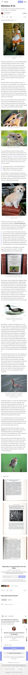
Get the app (20, 669)
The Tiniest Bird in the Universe (9, 619)
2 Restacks (16, 585)
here (15, 20)
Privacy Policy (14, 658)
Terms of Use (20, 656)
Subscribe (20, 1)
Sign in (25, 1)
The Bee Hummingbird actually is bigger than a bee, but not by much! (10, 622)
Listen (25, 13)
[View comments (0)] (7, 17)
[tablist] (6, 600)
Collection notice (23, 665)
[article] (14, 623)
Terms (17, 665)
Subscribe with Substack (15, 653)
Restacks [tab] (10, 599)
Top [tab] (2, 616)
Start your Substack (10, 669)
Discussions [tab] (11, 616)
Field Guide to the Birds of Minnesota (15, 156)
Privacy (13, 665)
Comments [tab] (4, 599)
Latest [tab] (6, 616)
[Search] (25, 616)
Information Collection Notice (16, 657)
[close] (24, 627)
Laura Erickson (7, 12)
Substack (8, 672)
